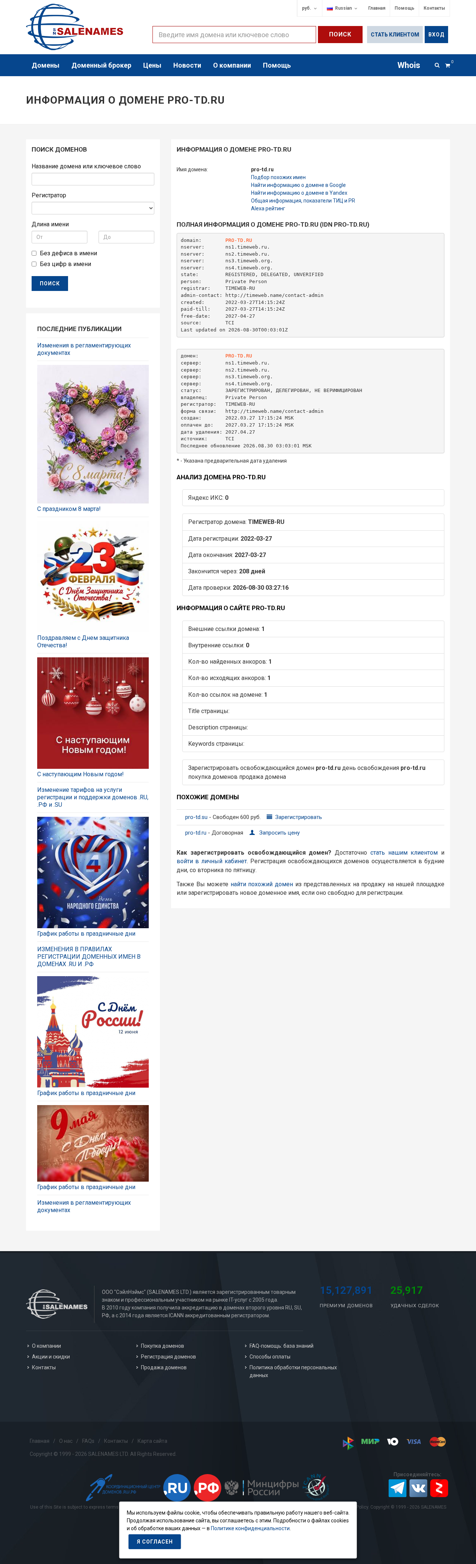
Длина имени (50, 224)
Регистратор (49, 195)
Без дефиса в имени (68, 253)
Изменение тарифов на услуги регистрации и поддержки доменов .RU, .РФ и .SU (92, 797)
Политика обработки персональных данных (293, 1371)
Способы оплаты (270, 1357)
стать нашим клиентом (404, 852)
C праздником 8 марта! (69, 508)
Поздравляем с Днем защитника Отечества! (83, 641)
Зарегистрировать (298, 817)
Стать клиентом (395, 35)
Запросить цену (279, 832)
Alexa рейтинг (268, 208)
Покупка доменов (162, 1346)
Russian (342, 8)
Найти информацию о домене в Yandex (299, 193)
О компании (46, 1346)
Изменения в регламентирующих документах (84, 349)
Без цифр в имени (65, 264)
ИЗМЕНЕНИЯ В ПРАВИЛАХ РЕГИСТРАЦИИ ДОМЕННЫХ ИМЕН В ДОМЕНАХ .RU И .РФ (89, 957)
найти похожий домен (262, 884)
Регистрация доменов (168, 1357)
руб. (306, 8)
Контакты (434, 8)
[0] (447, 64)
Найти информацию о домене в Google (298, 185)
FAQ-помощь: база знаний (281, 1346)
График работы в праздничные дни (86, 933)
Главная (376, 8)
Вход (436, 35)
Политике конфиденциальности (250, 1528)
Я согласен (155, 1542)
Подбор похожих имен (278, 177)
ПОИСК (50, 283)
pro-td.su (197, 817)
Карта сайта (152, 1441)
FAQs (88, 1441)
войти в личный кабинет (212, 861)
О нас (66, 1441)
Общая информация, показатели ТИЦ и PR (303, 201)
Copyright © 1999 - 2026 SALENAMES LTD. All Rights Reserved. (103, 1454)
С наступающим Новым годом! (80, 774)
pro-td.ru (196, 832)
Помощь (404, 8)
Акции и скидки (51, 1357)
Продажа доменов (164, 1367)
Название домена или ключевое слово (86, 166)
